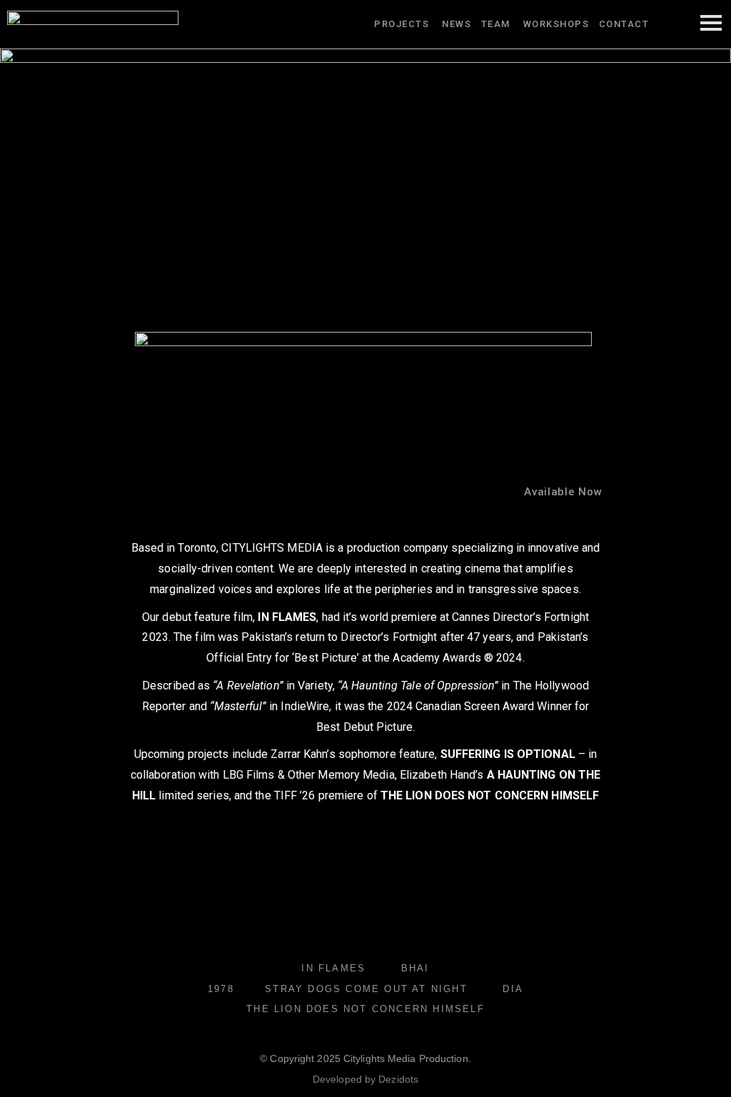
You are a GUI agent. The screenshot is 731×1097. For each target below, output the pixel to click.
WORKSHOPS (558, 24)
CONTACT (624, 24)
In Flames (333, 968)
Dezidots (398, 1079)
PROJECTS (401, 24)
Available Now (563, 491)
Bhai (415, 968)
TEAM (495, 24)
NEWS (456, 24)
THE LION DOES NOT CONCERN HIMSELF (365, 1009)
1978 (221, 989)
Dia (513, 989)
